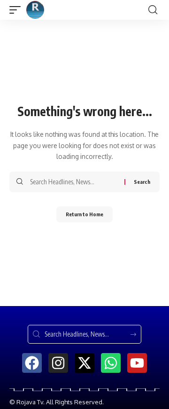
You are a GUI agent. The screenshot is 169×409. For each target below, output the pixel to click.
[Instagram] (58, 363)
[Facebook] (32, 363)
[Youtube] (137, 363)
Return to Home (84, 214)
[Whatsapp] (111, 363)
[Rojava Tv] (35, 10)
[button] (17, 10)
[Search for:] (73, 182)
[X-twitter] (84, 363)
